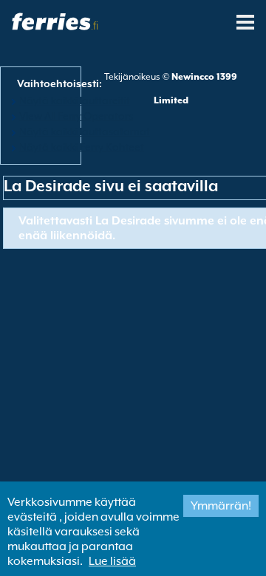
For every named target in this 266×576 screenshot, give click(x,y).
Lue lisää (112, 561)
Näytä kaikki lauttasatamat (84, 131)
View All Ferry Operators (76, 116)
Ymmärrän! (221, 505)
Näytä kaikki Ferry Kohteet (81, 147)
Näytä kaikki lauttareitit (74, 100)
